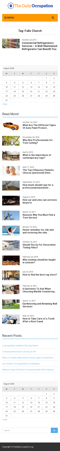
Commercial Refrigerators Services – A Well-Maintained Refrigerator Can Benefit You (39, 46)
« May (4, 104)
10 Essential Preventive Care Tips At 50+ (19, 351)
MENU (10, 17)
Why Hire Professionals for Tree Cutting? (38, 141)
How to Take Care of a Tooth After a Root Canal (38, 320)
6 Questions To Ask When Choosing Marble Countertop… (39, 290)
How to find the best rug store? (40, 274)
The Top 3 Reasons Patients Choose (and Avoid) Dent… (38, 171)
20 (31, 91)
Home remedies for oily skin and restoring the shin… (38, 231)
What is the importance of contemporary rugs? (37, 156)
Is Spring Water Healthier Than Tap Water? (20, 345)
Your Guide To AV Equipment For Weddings (21, 363)
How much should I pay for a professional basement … (38, 186)
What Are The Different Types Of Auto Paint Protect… (39, 126)
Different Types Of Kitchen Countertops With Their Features (28, 369)
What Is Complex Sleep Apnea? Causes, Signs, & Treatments (27, 357)
